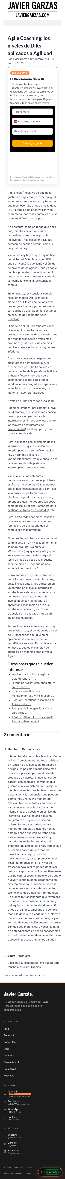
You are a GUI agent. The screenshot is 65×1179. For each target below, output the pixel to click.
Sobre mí (9, 1035)
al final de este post (31, 218)
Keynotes (9, 1075)
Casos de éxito (12, 1062)
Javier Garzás (20, 59)
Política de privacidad (13, 1173)
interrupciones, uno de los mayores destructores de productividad (32, 425)
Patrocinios (10, 1068)
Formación (10, 1042)
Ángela (27, 192)
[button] (32, 23)
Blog (6, 1048)
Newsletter (9, 1055)
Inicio (6, 1028)
